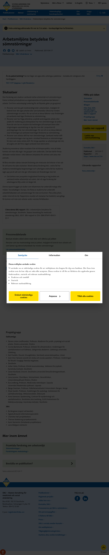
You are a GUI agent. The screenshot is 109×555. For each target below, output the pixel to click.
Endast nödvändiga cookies (24, 296)
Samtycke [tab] (22, 255)
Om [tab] (86, 255)
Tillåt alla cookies (85, 296)
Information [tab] (54, 255)
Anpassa (53, 296)
